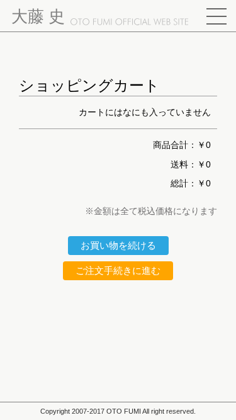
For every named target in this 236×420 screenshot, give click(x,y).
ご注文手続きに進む (118, 270)
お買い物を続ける (118, 245)
